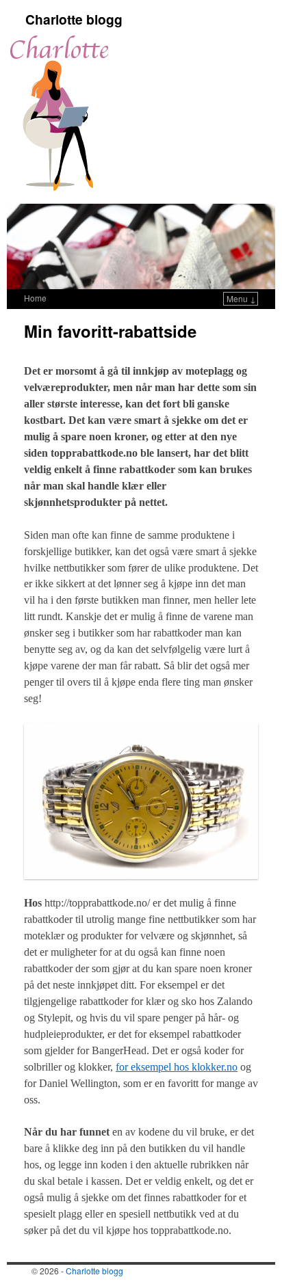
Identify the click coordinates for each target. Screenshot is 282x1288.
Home (35, 298)
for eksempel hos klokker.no (177, 1067)
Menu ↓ (241, 298)
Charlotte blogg (74, 19)
